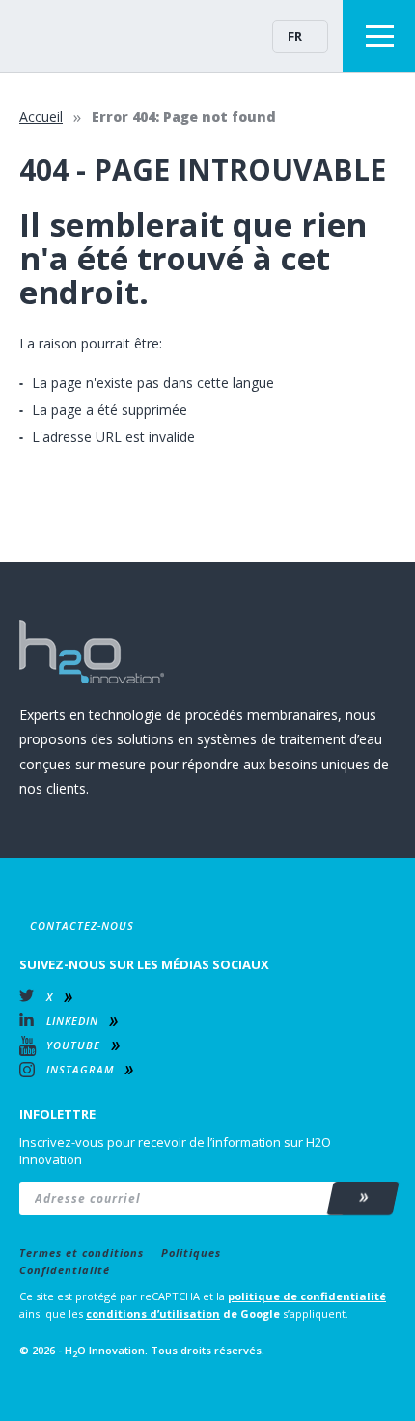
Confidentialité (64, 1270)
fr (295, 35)
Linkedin (72, 1021)
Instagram (80, 1069)
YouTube (73, 1045)
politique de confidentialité (307, 1296)
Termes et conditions (81, 1252)
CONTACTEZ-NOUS (82, 925)
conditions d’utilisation (153, 1313)
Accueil (41, 116)
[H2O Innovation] (77, 36)
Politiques (191, 1252)
